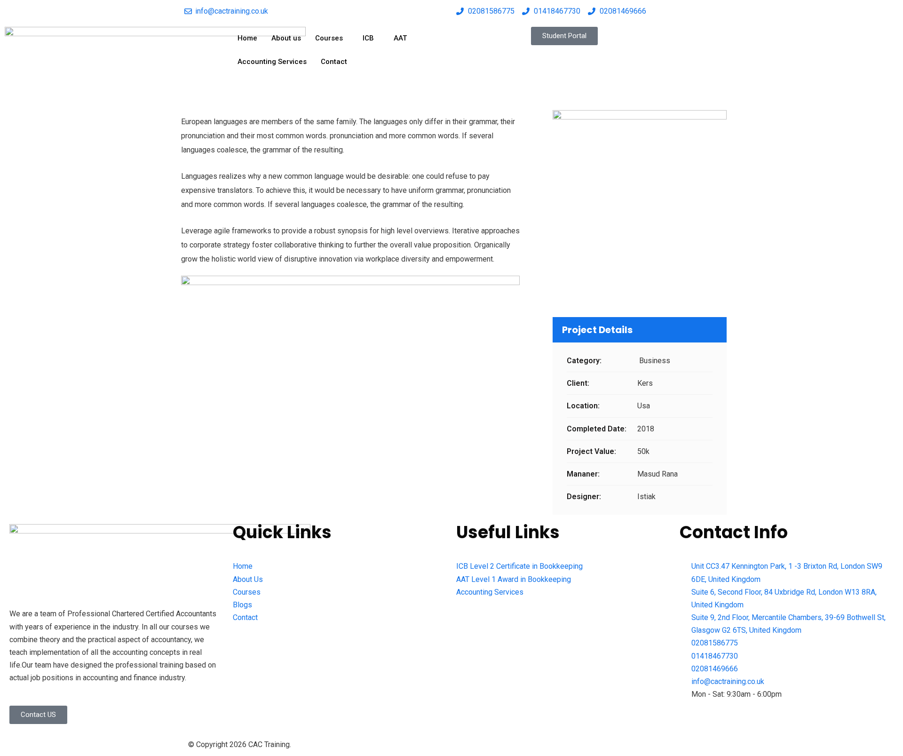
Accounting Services (272, 61)
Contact (334, 61)
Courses (329, 38)
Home (247, 38)
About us (286, 38)
